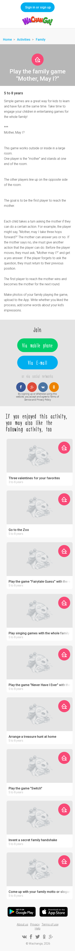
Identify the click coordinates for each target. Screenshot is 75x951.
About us (22, 924)
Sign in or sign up (38, 7)
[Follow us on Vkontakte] (24, 936)
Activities (23, 39)
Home (7, 39)
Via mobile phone (37, 345)
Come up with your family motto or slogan (40, 891)
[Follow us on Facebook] (31, 936)
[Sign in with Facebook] (21, 387)
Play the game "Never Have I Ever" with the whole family (40, 685)
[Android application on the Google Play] (22, 912)
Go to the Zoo (19, 530)
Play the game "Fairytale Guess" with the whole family (40, 581)
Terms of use (50, 924)
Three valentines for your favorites (34, 478)
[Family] (38, 60)
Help (37, 928)
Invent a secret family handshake (33, 840)
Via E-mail (37, 362)
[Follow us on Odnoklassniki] (44, 936)
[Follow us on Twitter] (38, 936)
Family (40, 39)
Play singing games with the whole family (39, 633)
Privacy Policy (44, 399)
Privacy (35, 924)
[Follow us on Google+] (51, 936)
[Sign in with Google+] (32, 387)
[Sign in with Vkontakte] (43, 387)
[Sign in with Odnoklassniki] (54, 387)
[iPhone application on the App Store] (54, 912)
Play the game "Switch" (25, 788)
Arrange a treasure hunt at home (32, 736)
